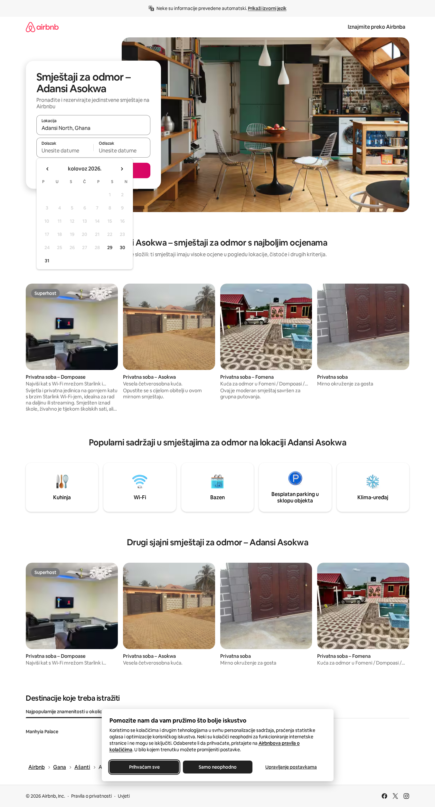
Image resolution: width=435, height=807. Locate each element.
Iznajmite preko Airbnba (376, 27)
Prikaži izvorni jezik (267, 8)
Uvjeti (124, 796)
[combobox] (93, 128)
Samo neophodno (218, 767)
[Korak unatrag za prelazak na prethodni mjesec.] (48, 169)
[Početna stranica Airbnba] (42, 27)
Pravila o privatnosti (91, 796)
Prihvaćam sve (144, 767)
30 (122, 247)
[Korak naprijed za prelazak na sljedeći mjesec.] (122, 169)
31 (47, 261)
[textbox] (65, 150)
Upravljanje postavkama (291, 767)
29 (109, 247)
